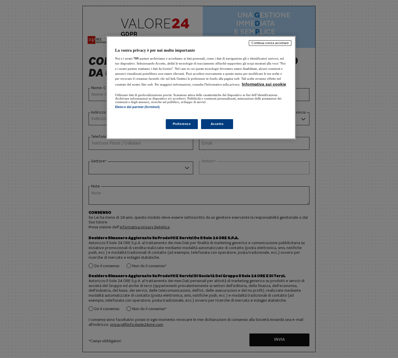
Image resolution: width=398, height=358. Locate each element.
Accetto (217, 124)
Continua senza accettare (270, 43)
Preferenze (182, 124)
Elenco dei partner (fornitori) (137, 107)
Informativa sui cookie (264, 84)
